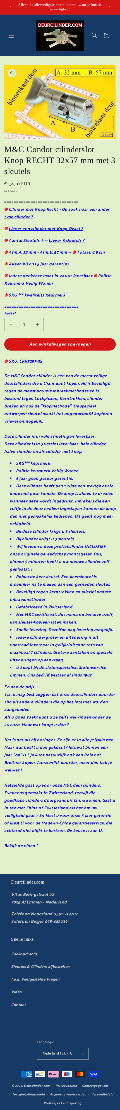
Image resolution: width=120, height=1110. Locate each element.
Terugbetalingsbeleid (28, 1094)
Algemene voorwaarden (68, 1094)
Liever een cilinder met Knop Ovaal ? (46, 228)
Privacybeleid (66, 1085)
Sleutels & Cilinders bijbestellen (40, 967)
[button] (11, 35)
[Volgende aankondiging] (110, 7)
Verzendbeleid (102, 1094)
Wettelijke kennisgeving (62, 1103)
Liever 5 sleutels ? (66, 240)
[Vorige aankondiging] (10, 7)
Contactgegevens (95, 1085)
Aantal (9, 313)
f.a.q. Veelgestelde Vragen (35, 979)
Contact (18, 1005)
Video (16, 992)
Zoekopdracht (24, 954)
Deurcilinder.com (37, 1085)
